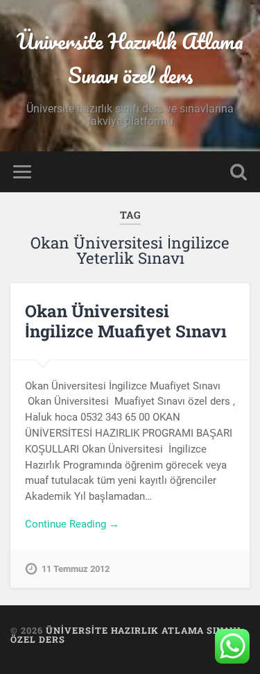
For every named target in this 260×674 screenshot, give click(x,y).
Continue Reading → (72, 524)
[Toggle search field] (238, 171)
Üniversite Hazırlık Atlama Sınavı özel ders (130, 58)
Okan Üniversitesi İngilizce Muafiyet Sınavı (126, 321)
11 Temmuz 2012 (76, 569)
